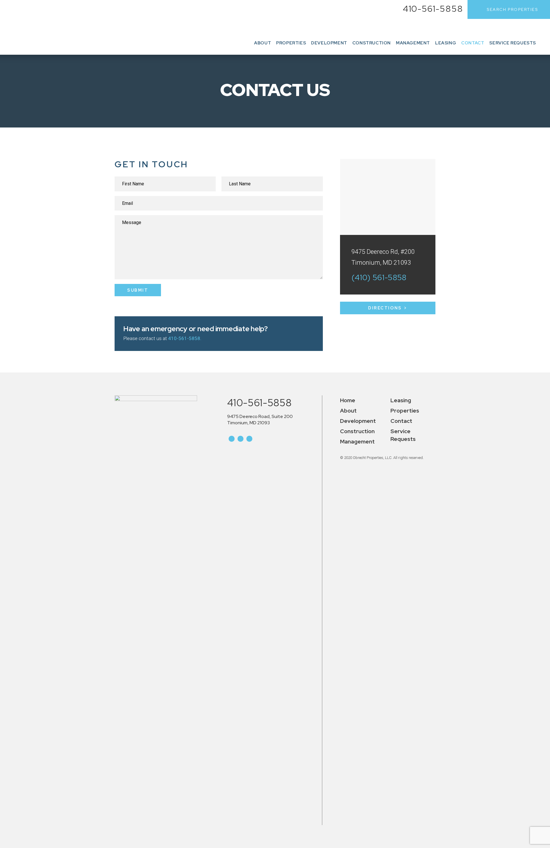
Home (347, 400)
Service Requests (512, 43)
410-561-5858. (184, 338)
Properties (291, 43)
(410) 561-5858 (378, 277)
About (262, 43)
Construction (371, 43)
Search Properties (512, 9)
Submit (137, 290)
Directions (385, 308)
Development (329, 43)
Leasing (445, 43)
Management (413, 43)
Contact (472, 43)
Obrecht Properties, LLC (40, 27)
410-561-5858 (433, 8)
